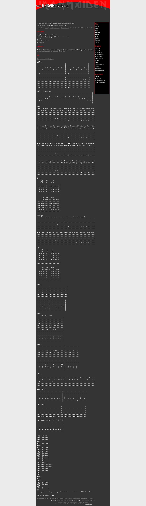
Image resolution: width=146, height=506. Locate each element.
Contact (97, 40)
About (97, 42)
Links (96, 36)
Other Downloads (100, 82)
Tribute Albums (99, 64)
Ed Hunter (98, 68)
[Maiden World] (73, 10)
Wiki (96, 30)
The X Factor (65, 28)
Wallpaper (98, 78)
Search (97, 38)
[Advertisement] (73, 16)
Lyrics (97, 60)
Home (97, 26)
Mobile (97, 76)
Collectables (98, 56)
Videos (97, 66)
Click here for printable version (45, 59)
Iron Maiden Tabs (54, 28)
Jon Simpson (89, 504)
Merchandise (99, 58)
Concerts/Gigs (99, 54)
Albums (97, 48)
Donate (97, 34)
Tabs (96, 62)
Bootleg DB (98, 52)
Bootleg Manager (100, 80)
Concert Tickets (99, 70)
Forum (97, 28)
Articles (97, 50)
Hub (97, 32)
